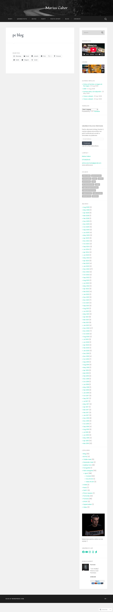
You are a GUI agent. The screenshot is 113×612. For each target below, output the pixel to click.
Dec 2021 (86, 297)
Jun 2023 (86, 255)
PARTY (43, 19)
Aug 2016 (86, 429)
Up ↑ (106, 598)
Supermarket (87, 504)
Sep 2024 (86, 246)
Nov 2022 (86, 272)
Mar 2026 (86, 216)
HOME (85, 485)
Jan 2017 (86, 415)
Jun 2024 (86, 249)
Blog (67, 19)
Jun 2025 (86, 232)
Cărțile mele (87, 459)
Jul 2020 (86, 339)
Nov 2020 (86, 331)
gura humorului (96, 175)
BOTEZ (34, 19)
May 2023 (86, 258)
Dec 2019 (86, 353)
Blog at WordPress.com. (15, 598)
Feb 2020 (86, 348)
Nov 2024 (86, 241)
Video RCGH (90, 482)
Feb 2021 (86, 322)
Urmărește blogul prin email (92, 126)
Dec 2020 (86, 328)
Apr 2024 (86, 252)
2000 (84, 89)
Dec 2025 (86, 221)
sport (86, 473)
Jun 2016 (86, 435)
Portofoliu (86, 496)
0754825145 (86, 160)
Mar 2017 (86, 410)
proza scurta (86, 181)
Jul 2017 (85, 401)
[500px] (93, 552)
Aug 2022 (86, 280)
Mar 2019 (86, 373)
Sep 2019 (86, 362)
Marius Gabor (56, 7)
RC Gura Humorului (88, 184)
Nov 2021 (86, 300)
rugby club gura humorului (90, 187)
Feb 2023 (86, 263)
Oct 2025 (86, 227)
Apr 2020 (86, 345)
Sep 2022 (86, 277)
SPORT (85, 501)
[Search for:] (93, 32)
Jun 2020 (86, 342)
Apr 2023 (86, 261)
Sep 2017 (86, 398)
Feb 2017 (86, 412)
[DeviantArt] (96, 552)
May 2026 (86, 210)
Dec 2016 (86, 418)
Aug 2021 (86, 308)
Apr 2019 (86, 370)
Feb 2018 (86, 390)
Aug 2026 (86, 207)
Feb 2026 (86, 218)
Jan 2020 (86, 351)
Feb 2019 (86, 376)
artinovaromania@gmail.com (91, 163)
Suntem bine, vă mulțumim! (92, 92)
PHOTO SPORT (55, 19)
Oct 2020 (86, 334)
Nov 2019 (86, 356)
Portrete (86, 499)
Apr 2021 (86, 317)
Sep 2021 (86, 306)
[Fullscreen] (102, 54)
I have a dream (88, 96)
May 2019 (86, 367)
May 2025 (86, 235)
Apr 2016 (86, 441)
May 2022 (86, 286)
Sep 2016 (86, 426)
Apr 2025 (86, 238)
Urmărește (86, 143)
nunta (94, 178)
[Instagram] (89, 552)
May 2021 (86, 314)
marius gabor (87, 178)
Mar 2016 (86, 443)
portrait (101, 178)
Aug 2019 (86, 365)
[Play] (84, 54)
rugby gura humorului (89, 190)
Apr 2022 (86, 289)
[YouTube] (86, 552)
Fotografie (86, 468)
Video (85, 507)
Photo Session (88, 493)
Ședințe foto (22, 19)
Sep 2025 (86, 230)
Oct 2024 (86, 244)
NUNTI (10, 19)
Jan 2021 (86, 325)
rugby (97, 184)
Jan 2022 (86, 294)
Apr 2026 (86, 213)
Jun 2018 (86, 384)
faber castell (86, 175)
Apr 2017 (86, 407)
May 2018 (86, 387)
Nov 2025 (86, 224)
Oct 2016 (86, 424)
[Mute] (99, 54)
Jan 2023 (86, 266)
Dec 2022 (86, 269)
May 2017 (86, 404)
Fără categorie (88, 471)
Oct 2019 (86, 359)
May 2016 (86, 438)
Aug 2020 (86, 337)
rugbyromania (87, 193)
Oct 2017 (86, 396)
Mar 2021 (86, 320)
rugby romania (97, 193)
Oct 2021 (86, 303)
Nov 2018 (86, 379)
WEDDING (95, 196)
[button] (85, 66)
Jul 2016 (85, 432)
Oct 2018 (86, 382)
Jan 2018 (86, 393)
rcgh (93, 181)
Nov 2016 (86, 421)
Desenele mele (88, 462)
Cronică (77, 19)
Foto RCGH (89, 479)
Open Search (105, 19)
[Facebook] (83, 552)
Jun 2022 (86, 283)
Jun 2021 (86, 311)
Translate (97, 111)
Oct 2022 (86, 275)
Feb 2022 (86, 291)
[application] (93, 49)
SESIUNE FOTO (86, 196)
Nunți (85, 487)
